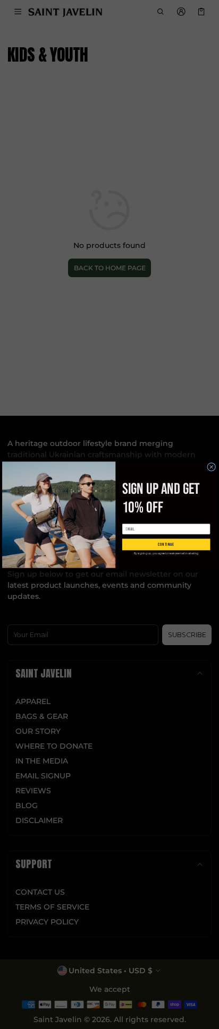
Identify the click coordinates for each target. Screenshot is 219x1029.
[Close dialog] (211, 466)
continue (166, 544)
